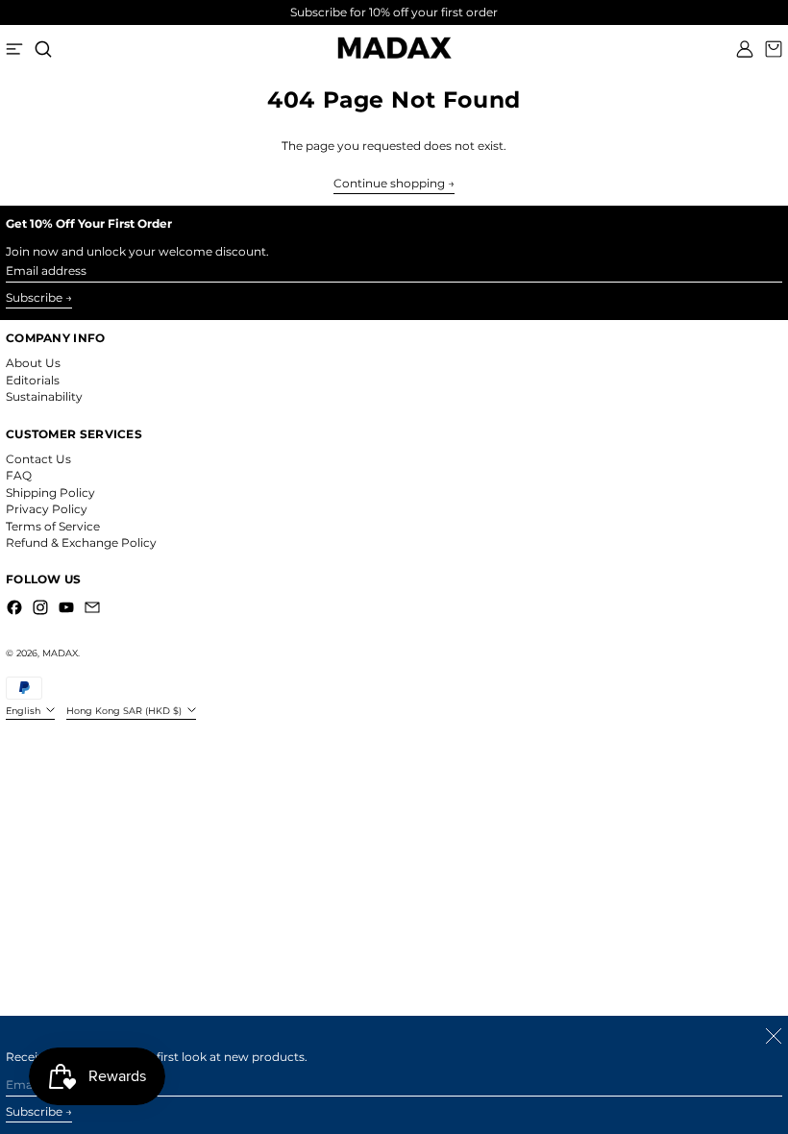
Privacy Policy (46, 509)
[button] (43, 49)
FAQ (19, 475)
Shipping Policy (50, 492)
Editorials (33, 380)
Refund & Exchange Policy (81, 542)
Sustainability (44, 396)
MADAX (60, 653)
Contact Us (38, 459)
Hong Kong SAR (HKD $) (125, 710)
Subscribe (34, 297)
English (24, 710)
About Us (33, 363)
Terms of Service (53, 526)
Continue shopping (389, 183)
